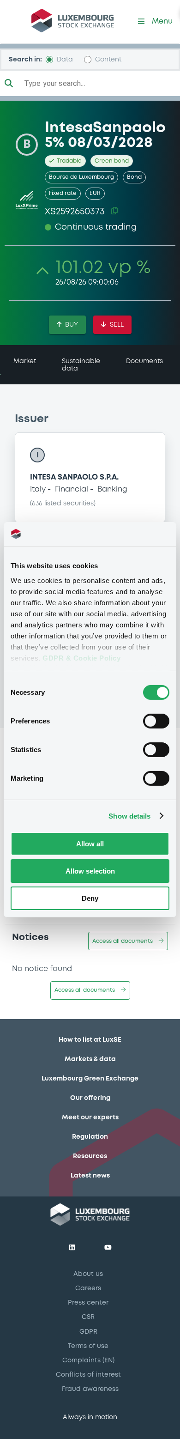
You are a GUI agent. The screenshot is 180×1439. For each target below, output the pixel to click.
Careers (88, 1288)
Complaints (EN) (88, 1360)
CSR (88, 1317)
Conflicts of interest (88, 1375)
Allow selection (90, 871)
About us (88, 1274)
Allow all (90, 844)
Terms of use (88, 1346)
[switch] (156, 721)
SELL (117, 325)
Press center (88, 1302)
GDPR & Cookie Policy (81, 658)
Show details (129, 816)
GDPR (88, 1332)
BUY (71, 325)
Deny (90, 898)
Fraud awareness (90, 1389)
